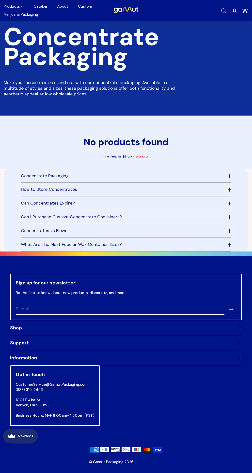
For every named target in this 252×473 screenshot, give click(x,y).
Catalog (40, 6)
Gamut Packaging (108, 461)
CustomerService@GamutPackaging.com (52, 384)
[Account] (234, 11)
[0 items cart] (245, 11)
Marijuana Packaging (21, 14)
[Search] (224, 11)
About (62, 6)
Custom (85, 6)
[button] (14, 6)
